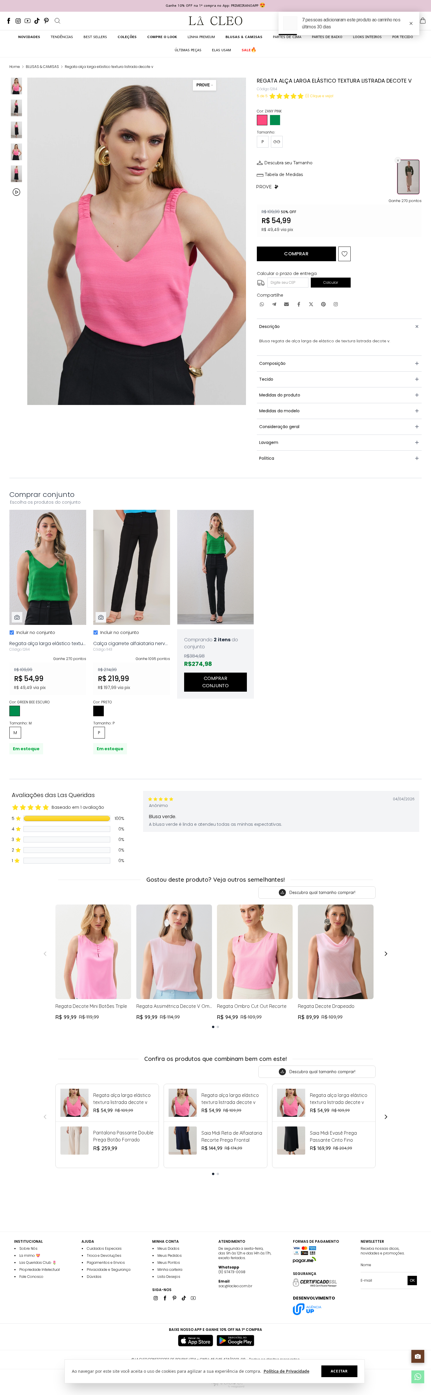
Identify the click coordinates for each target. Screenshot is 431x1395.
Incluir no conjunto (35, 632)
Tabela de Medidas (284, 174)
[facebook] (9, 21)
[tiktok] (37, 21)
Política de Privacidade (286, 1371)
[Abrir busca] (57, 20)
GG (276, 142)
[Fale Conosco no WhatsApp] (417, 1376)
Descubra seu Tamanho (288, 162)
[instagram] (18, 21)
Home (14, 66)
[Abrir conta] (399, 20)
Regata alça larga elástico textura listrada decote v (109, 66)
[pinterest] (46, 21)
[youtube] (27, 21)
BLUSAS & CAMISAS (42, 66)
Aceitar (339, 1371)
